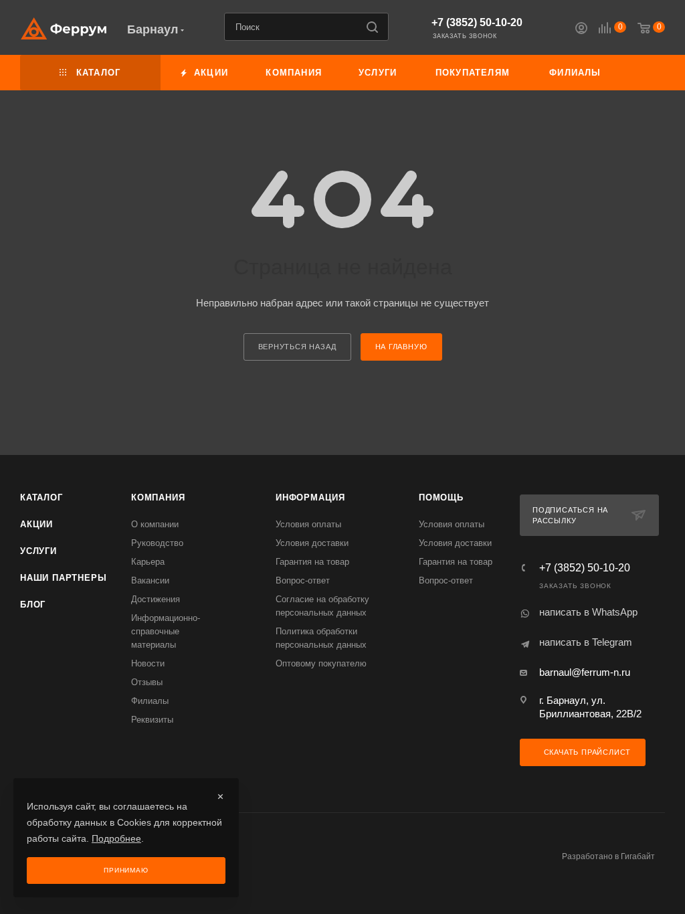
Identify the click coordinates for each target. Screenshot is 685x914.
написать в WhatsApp (588, 612)
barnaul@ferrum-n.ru (584, 672)
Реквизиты (152, 720)
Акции (36, 524)
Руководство (157, 543)
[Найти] (372, 27)
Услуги (38, 551)
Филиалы (150, 701)
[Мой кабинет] (581, 29)
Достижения (155, 599)
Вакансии (150, 580)
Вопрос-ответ (303, 580)
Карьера (148, 562)
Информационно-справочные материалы (165, 631)
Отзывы (147, 682)
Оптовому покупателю (321, 663)
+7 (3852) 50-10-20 (476, 22)
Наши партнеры (63, 578)
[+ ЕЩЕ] (642, 72)
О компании (155, 524)
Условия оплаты (308, 524)
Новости (148, 663)
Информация (310, 497)
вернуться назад (297, 347)
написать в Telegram (585, 642)
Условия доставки (312, 543)
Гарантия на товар (312, 562)
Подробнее (116, 838)
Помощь (441, 497)
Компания (158, 497)
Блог (32, 605)
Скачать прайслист (586, 752)
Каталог (41, 497)
